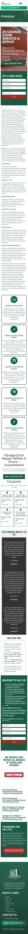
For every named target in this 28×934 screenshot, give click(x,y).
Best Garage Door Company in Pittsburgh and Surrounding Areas (12, 791)
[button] (5, 775)
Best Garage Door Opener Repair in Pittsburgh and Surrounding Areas (13, 809)
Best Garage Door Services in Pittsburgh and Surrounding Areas (13, 800)
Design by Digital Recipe (10, 930)
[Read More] (14, 319)
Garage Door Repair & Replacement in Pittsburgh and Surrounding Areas (14, 817)
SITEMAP (21, 930)
